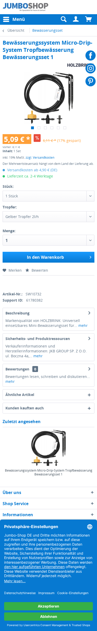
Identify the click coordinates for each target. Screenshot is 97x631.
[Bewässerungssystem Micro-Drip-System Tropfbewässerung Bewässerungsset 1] (48, 448)
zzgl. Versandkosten (40, 157)
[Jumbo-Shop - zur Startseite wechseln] (26, 7)
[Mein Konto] (76, 19)
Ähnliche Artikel (19, 394)
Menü (18, 19)
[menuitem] (76, 19)
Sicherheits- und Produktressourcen (37, 338)
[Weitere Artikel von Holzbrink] (80, 65)
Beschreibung (17, 313)
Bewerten (39, 270)
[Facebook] (4, 282)
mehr (82, 325)
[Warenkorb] (89, 19)
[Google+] (22, 282)
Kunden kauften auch (24, 408)
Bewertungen (17, 369)
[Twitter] (13, 282)
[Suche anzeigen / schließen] (63, 19)
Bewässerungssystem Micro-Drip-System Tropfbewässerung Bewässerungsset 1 (48, 472)
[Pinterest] (31, 282)
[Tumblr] (40, 282)
